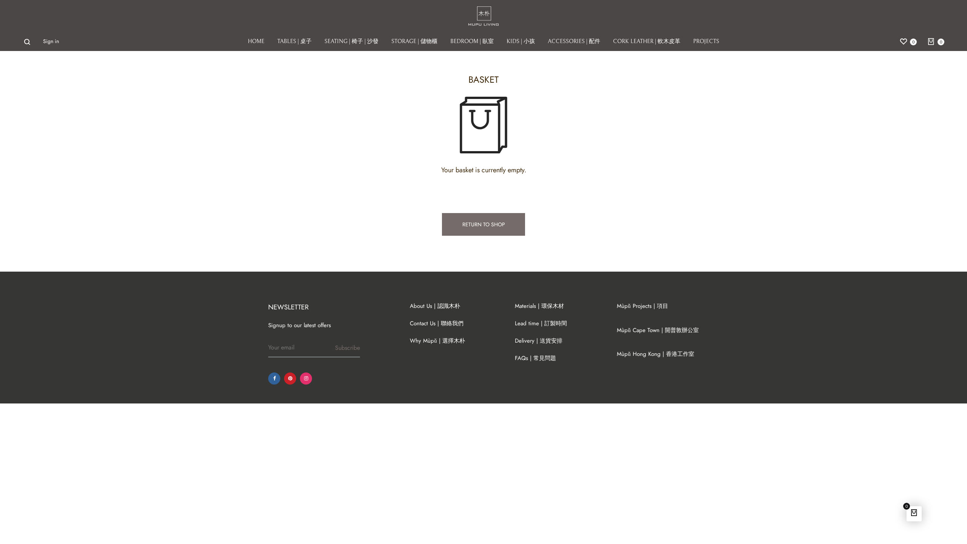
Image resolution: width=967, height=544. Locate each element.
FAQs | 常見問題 (535, 358)
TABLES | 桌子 (294, 41)
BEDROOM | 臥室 (472, 41)
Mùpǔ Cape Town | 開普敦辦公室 (658, 330)
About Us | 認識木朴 (435, 306)
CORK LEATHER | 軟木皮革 (646, 41)
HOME (256, 41)
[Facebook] (274, 378)
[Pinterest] (290, 378)
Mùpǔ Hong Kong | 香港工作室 (655, 354)
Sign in (51, 41)
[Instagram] (306, 378)
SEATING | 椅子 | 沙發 (351, 41)
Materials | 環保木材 (539, 306)
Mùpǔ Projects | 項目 (642, 306)
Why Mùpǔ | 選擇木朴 (437, 341)
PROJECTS (706, 41)
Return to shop (483, 224)
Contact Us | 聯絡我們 (436, 323)
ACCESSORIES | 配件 (574, 41)
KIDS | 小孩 (521, 41)
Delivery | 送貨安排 (538, 341)
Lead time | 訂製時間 (541, 323)
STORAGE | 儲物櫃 (414, 41)
